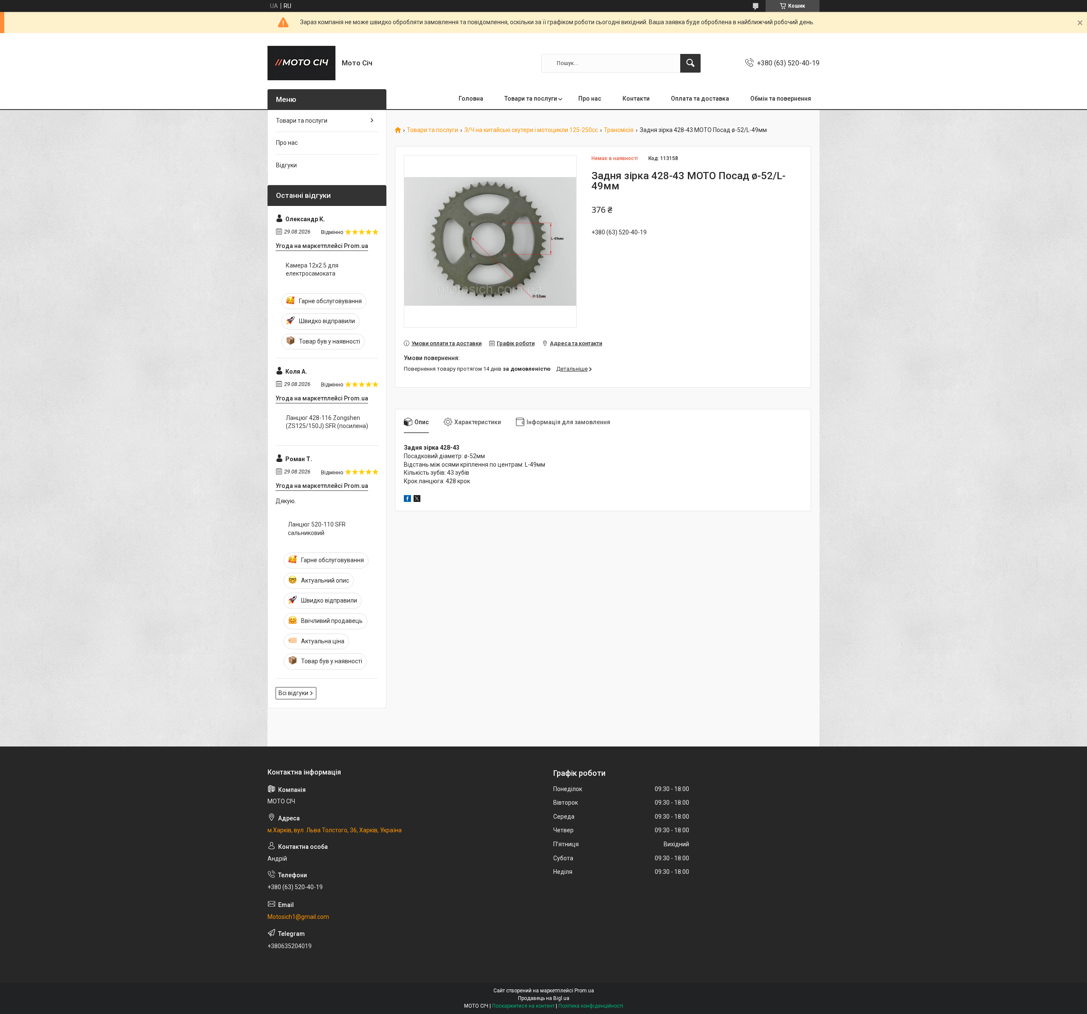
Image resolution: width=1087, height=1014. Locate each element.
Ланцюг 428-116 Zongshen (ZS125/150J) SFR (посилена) (327, 422)
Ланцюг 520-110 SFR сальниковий (317, 528)
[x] (417, 499)
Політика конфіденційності (590, 1006)
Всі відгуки (293, 693)
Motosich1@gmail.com (298, 916)
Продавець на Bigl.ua (543, 998)
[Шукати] (690, 63)
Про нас (589, 98)
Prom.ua (584, 991)
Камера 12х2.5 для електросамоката (312, 269)
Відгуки (286, 165)
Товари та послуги (530, 98)
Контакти (636, 98)
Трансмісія (619, 130)
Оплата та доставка (700, 98)
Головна (471, 98)
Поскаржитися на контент (523, 1006)
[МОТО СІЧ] (301, 63)
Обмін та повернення (780, 98)
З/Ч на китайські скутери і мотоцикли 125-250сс (531, 130)
